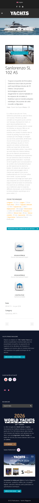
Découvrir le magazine (13, 357)
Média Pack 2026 (10, 491)
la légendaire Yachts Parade (20, 435)
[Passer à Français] (8, 390)
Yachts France (25, 340)
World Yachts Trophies (23, 427)
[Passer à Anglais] (5, 390)
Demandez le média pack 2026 (13, 480)
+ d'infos (8, 444)
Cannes (8, 439)
